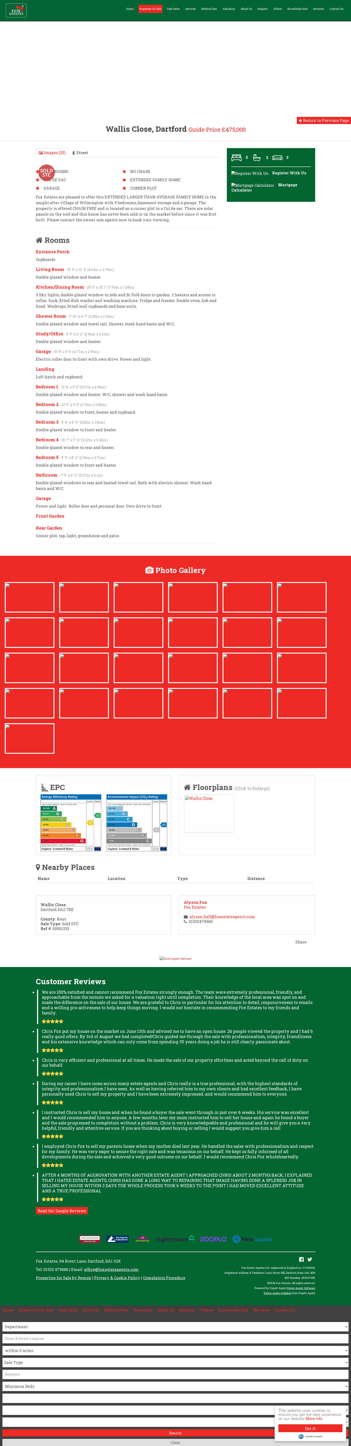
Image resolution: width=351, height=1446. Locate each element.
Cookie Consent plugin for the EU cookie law (310, 1436)
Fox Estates (195, 907)
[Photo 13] (288, 585)
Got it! (310, 1428)
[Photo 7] (69, 655)
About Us (246, 8)
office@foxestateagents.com (111, 1269)
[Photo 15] (233, 585)
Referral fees (209, 8)
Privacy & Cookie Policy (117, 1277)
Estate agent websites (277, 1293)
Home (130, 8)
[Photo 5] (69, 620)
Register (263, 8)
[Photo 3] (178, 655)
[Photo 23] (16, 726)
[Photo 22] (233, 620)
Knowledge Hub (297, 8)
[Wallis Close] (199, 797)
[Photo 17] (288, 655)
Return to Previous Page (325, 120)
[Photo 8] (178, 620)
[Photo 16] (124, 585)
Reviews (318, 8)
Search (175, 1432)
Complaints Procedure (164, 1277)
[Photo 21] (233, 655)
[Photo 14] (179, 585)
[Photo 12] (124, 655)
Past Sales (173, 8)
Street (81, 152)
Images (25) (54, 152)
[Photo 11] (15, 655)
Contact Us (336, 8)
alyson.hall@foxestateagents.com (222, 916)
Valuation (229, 8)
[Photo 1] (69, 691)
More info (314, 1418)
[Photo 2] (69, 585)
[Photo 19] (16, 691)
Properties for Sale (150, 8)
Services (190, 8)
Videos (277, 8)
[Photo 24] (16, 585)
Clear (175, 1442)
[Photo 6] (124, 620)
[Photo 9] (287, 620)
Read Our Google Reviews (62, 1210)
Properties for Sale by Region (63, 1277)
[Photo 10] (16, 620)
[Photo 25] (233, 691)
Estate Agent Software (301, 1288)
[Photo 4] (178, 691)
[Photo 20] (125, 691)
